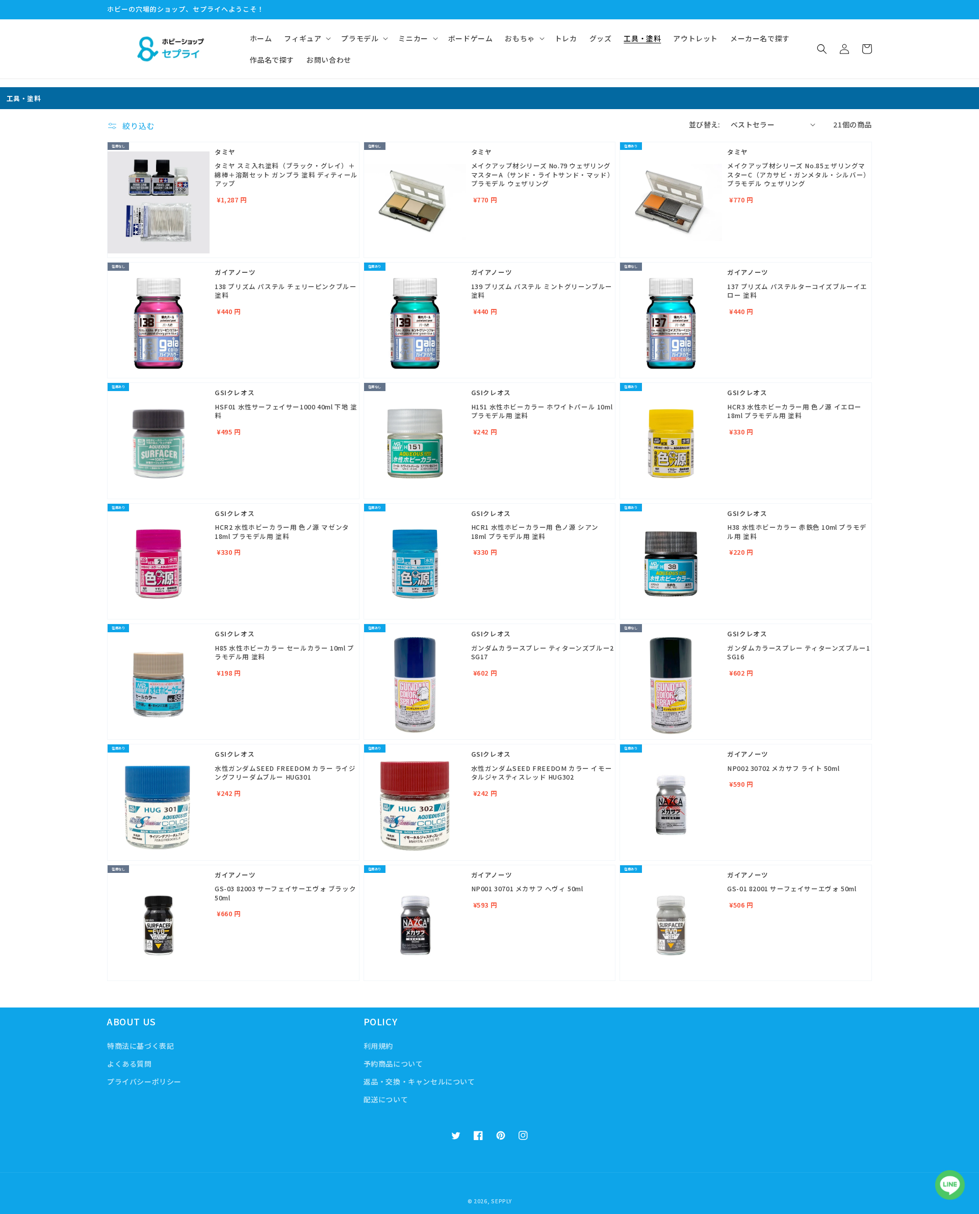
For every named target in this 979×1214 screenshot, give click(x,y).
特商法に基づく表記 (140, 1046)
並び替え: (704, 124)
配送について (386, 1099)
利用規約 (378, 1046)
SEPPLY (501, 1201)
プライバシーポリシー (144, 1081)
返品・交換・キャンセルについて (419, 1081)
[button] (306, 38)
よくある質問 (129, 1063)
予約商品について (393, 1063)
